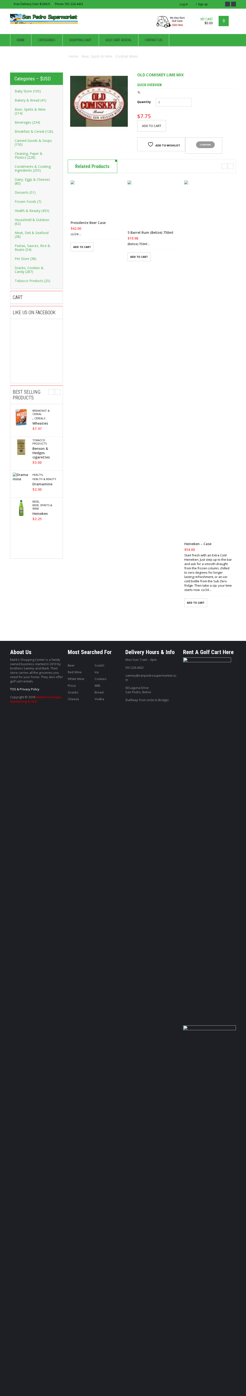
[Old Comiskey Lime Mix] (99, 101)
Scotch (99, 665)
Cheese (73, 699)
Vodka (99, 699)
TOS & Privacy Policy (24, 689)
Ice (97, 672)
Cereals (39, 418)
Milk (97, 685)
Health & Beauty (44, 479)
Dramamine (42, 484)
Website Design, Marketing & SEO (36, 699)
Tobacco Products (39, 442)
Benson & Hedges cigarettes (41, 452)
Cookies (100, 679)
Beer (35, 501)
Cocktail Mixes (127, 56)
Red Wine (75, 672)
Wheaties (40, 423)
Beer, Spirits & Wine (96, 56)
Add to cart (151, 126)
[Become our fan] (227, 4)
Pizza (72, 685)
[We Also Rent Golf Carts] (172, 23)
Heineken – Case (197, 544)
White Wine (76, 679)
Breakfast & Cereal (41, 412)
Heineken (40, 513)
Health (37, 474)
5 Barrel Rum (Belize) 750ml (150, 232)
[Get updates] (233, 4)
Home (73, 56)
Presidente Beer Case (88, 223)
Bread (99, 692)
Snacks (73, 692)
